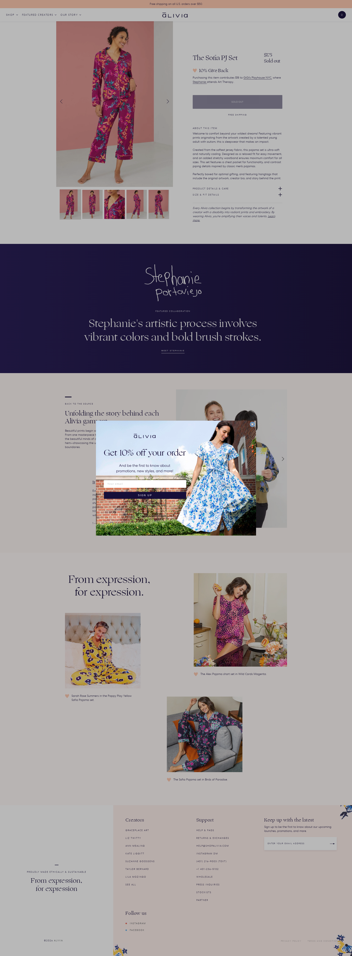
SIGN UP (145, 495)
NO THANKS (145, 504)
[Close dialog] (252, 424)
